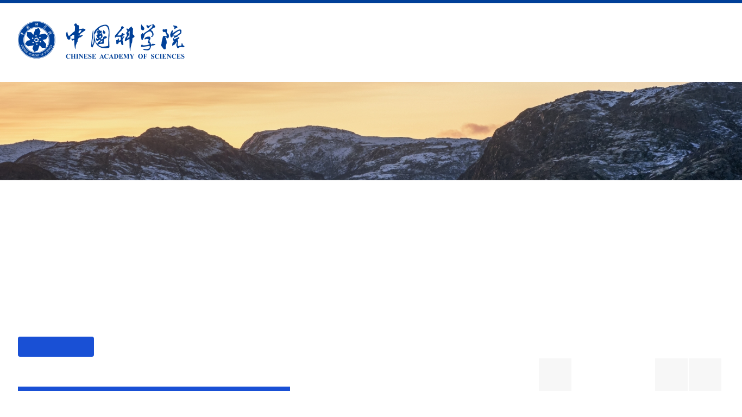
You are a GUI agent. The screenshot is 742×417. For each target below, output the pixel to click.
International (585, 42)
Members (414, 42)
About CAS (260, 42)
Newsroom (492, 42)
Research (339, 42)
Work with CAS (687, 42)
